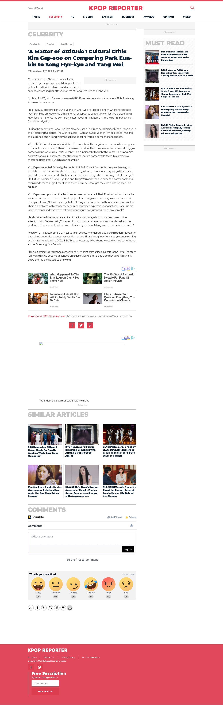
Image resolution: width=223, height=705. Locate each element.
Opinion (168, 16)
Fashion (107, 16)
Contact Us (49, 657)
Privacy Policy (68, 657)
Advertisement (111, 24)
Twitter (81, 325)
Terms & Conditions (91, 657)
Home (36, 16)
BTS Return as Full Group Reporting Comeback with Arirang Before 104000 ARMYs (177, 73)
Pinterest (90, 325)
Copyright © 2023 (38, 316)
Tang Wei (50, 44)
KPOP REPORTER (116, 7)
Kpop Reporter (57, 316)
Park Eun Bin (35, 44)
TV (72, 16)
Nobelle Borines (54, 70)
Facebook (72, 325)
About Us (32, 657)
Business (128, 16)
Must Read (165, 43)
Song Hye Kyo (66, 44)
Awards (149, 16)
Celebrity (55, 16)
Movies (88, 16)
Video (187, 16)
